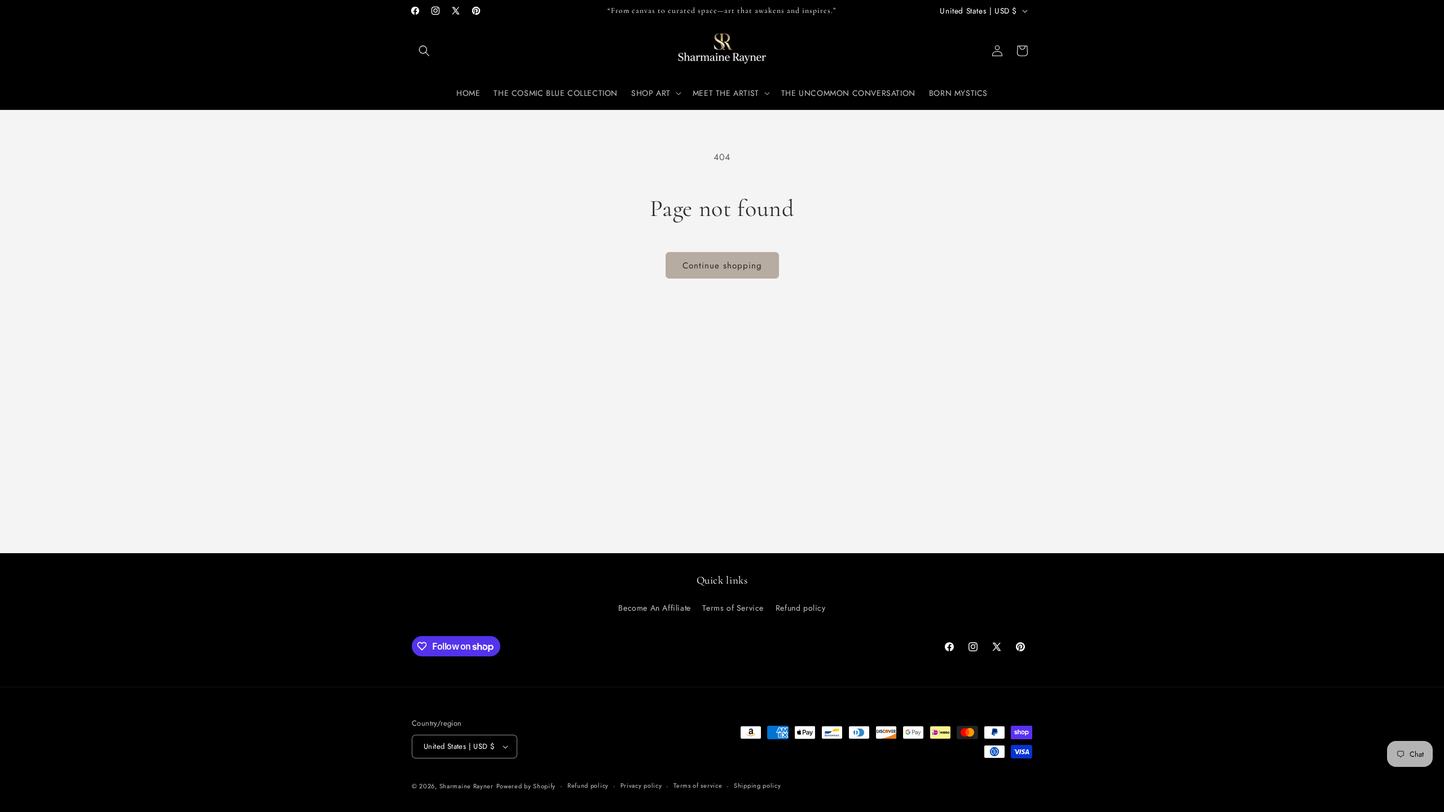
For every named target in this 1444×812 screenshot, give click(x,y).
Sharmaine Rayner (466, 786)
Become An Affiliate (654, 608)
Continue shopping (722, 265)
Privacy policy (641, 785)
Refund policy (801, 608)
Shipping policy (757, 785)
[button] (424, 50)
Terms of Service (733, 608)
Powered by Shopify (526, 786)
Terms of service (697, 785)
